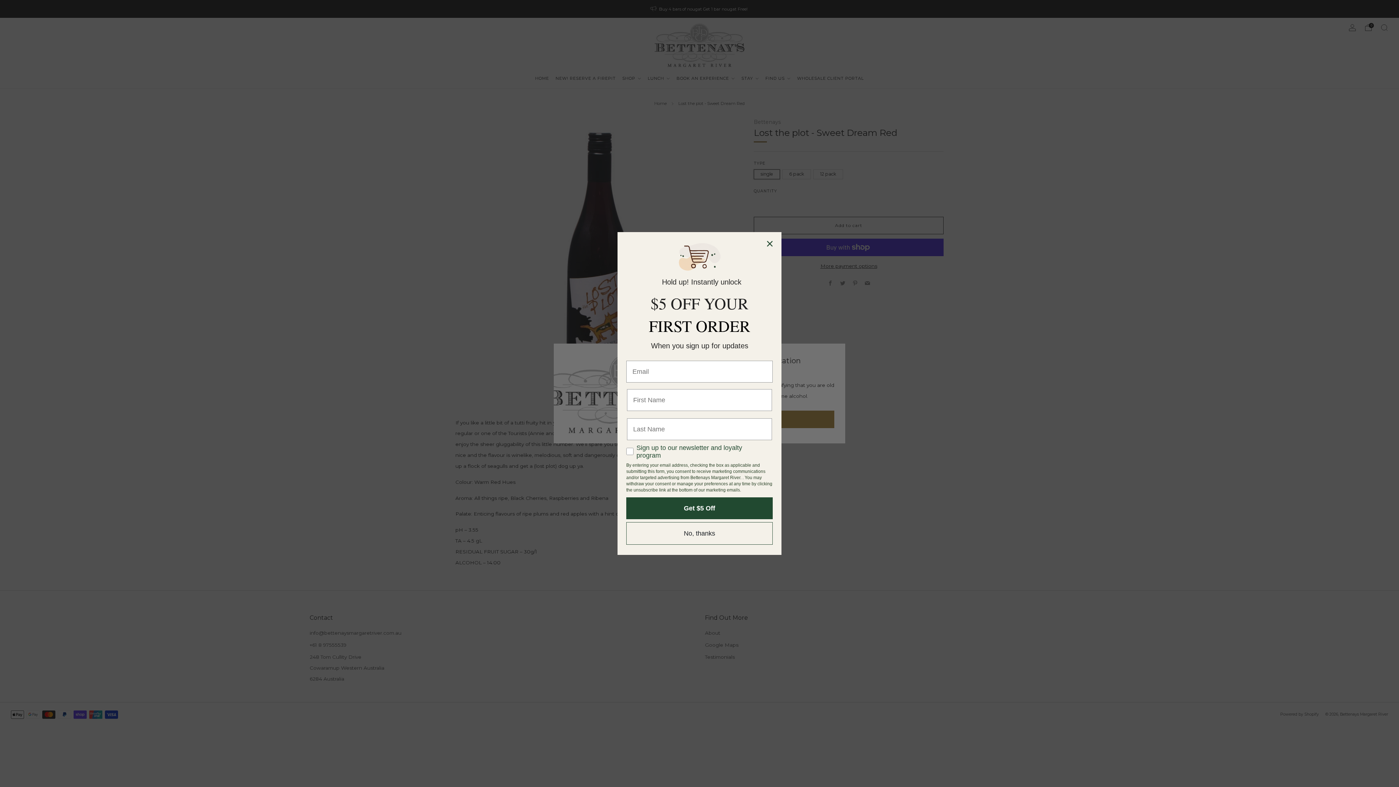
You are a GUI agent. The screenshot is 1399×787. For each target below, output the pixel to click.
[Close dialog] (770, 244)
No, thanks (699, 533)
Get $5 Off (699, 508)
